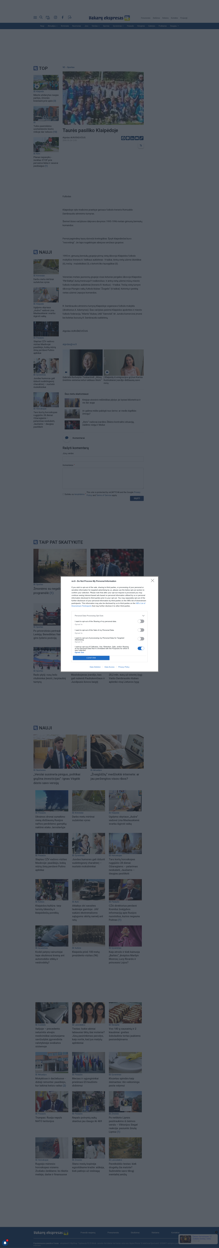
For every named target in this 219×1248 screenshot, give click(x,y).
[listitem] (109, 615)
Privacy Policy (123, 667)
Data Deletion (95, 667)
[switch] (141, 621)
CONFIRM (91, 658)
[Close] (153, 581)
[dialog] (109, 624)
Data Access (109, 667)
